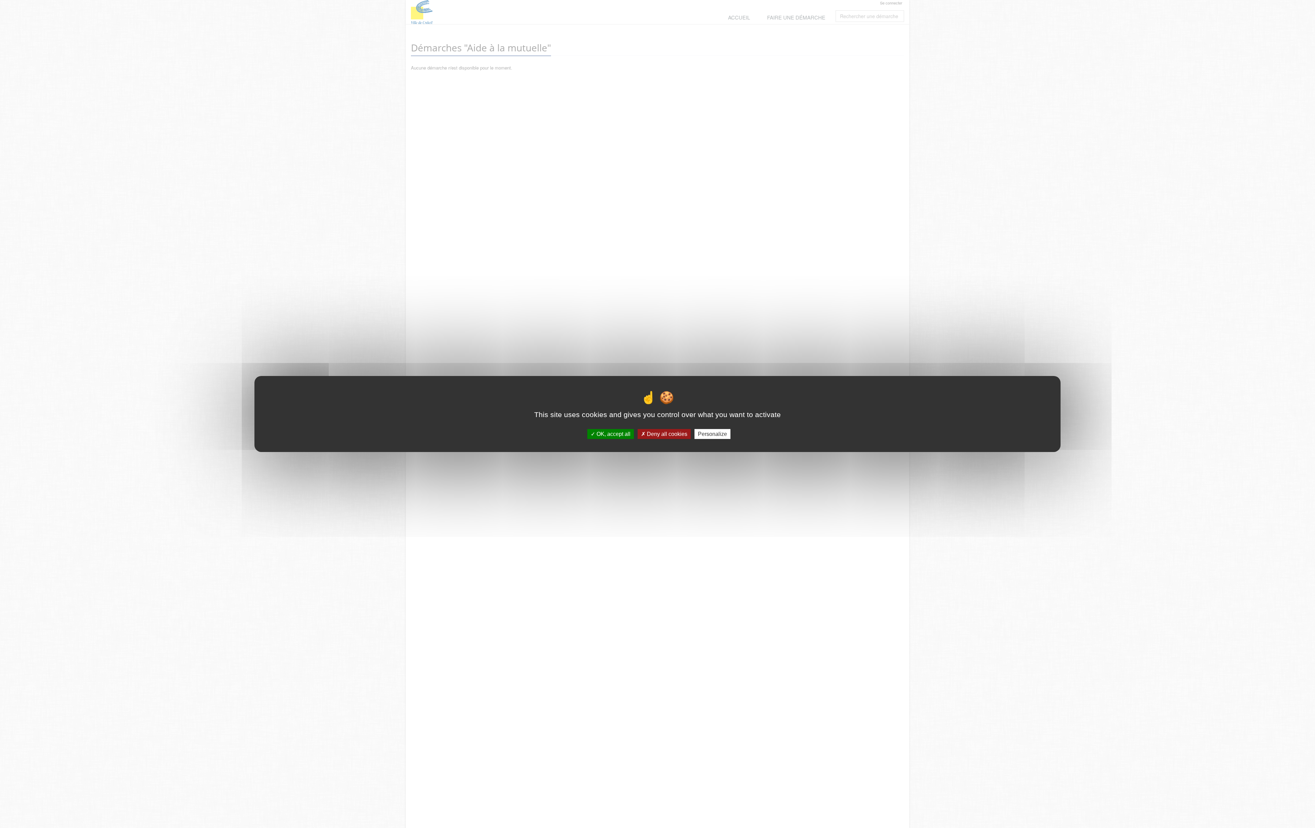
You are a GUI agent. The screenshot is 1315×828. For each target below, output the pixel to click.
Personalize (712, 434)
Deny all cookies (666, 434)
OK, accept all (612, 434)
